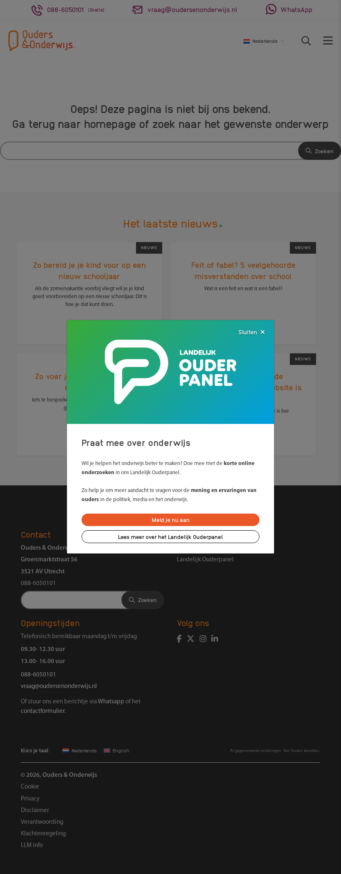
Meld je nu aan (171, 519)
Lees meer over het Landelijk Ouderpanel (170, 536)
